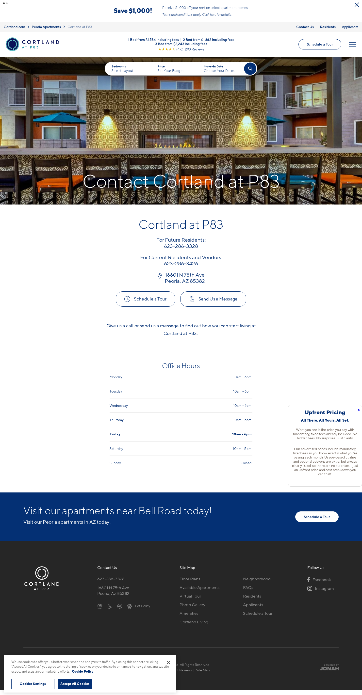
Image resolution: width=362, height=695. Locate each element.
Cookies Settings (33, 684)
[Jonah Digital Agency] (327, 667)
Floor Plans (190, 578)
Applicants (350, 27)
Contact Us (305, 27)
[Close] (168, 662)
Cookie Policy (82, 671)
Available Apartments (199, 587)
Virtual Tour (190, 596)
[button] (4, 3)
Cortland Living (194, 621)
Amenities (189, 613)
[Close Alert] (357, 4)
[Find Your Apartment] (250, 69)
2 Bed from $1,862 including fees (208, 39)
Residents (328, 27)
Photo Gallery (192, 604)
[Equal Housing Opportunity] (99, 605)
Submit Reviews (180, 670)
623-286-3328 (111, 578)
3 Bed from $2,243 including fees (181, 43)
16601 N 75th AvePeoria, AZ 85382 (113, 590)
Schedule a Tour (320, 44)
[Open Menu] (352, 44)
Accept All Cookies (74, 684)
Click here (209, 14)
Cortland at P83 (79, 27)
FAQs (248, 587)
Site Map (203, 670)
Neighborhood (257, 578)
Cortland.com (14, 27)
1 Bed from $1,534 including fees (153, 39)
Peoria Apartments (46, 27)
